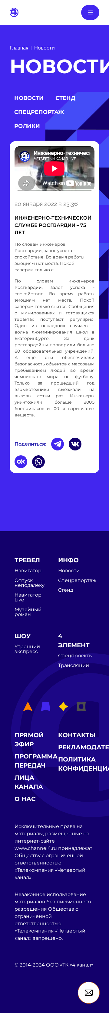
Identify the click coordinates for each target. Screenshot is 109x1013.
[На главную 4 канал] (14, 12)
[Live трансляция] (28, 999)
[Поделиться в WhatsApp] (38, 461)
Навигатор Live (28, 597)
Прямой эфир (29, 739)
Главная (19, 48)
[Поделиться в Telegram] (57, 444)
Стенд (65, 98)
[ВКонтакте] (75, 444)
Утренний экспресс (27, 649)
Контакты (77, 735)
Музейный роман (28, 612)
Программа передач (36, 761)
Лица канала (29, 782)
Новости (44, 48)
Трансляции (73, 665)
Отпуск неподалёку (30, 583)
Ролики (27, 126)
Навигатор (28, 570)
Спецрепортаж (39, 112)
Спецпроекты (75, 655)
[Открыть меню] (90, 12)
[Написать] (88, 992)
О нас (25, 799)
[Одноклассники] (21, 461)
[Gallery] (54, 169)
